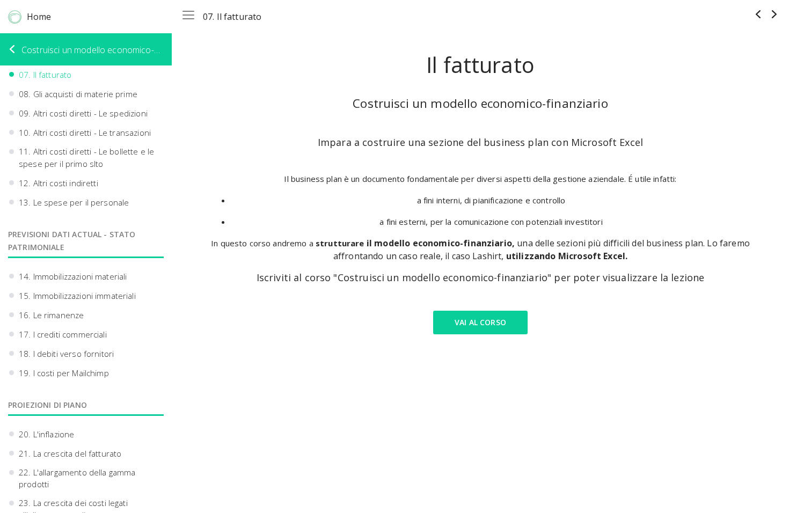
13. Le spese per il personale (74, 202)
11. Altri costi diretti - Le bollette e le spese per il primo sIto (86, 157)
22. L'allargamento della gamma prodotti (77, 478)
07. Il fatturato (45, 74)
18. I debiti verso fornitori (66, 353)
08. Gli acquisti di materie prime (78, 94)
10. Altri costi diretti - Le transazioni (85, 132)
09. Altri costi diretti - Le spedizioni (83, 113)
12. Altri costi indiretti (58, 183)
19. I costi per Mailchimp (64, 373)
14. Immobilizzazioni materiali (73, 276)
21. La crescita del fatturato (70, 453)
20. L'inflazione (46, 434)
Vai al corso (480, 322)
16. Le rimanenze (51, 315)
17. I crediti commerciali (63, 334)
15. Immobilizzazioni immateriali (77, 295)
